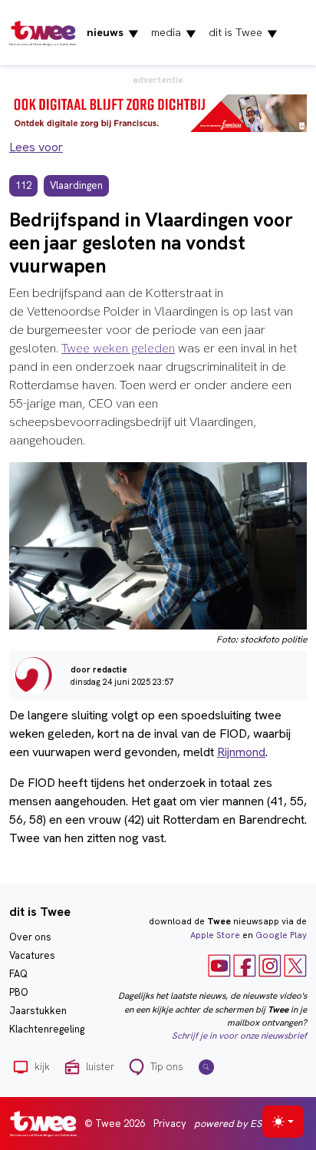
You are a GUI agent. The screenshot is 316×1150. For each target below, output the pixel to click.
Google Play (281, 935)
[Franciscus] (158, 112)
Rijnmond (241, 752)
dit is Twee (243, 33)
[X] (295, 965)
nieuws (113, 33)
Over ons (30, 936)
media (173, 33)
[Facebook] (244, 965)
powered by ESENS (237, 1123)
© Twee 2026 (114, 1123)
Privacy (169, 1123)
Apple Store (215, 935)
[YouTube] (219, 965)
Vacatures (32, 955)
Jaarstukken (38, 1010)
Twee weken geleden (118, 348)
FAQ (18, 973)
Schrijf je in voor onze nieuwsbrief (239, 1035)
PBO (18, 992)
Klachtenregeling (46, 1029)
